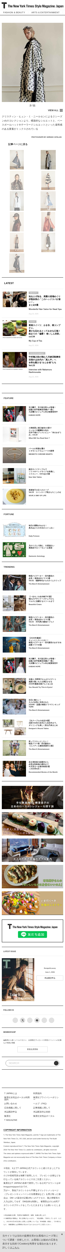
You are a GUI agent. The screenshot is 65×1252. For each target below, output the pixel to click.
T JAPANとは (10, 1093)
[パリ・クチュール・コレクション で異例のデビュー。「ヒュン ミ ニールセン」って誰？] (32, 144)
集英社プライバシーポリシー (46, 1098)
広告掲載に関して (12, 1108)
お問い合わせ (10, 1103)
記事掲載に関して (41, 1108)
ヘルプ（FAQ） (40, 1103)
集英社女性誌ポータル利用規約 (17, 1098)
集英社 (7, 1116)
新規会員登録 (32, 1049)
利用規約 (37, 1093)
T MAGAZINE (10, 1120)
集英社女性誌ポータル (43, 1116)
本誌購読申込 (49, 978)
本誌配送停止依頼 (41, 1112)
